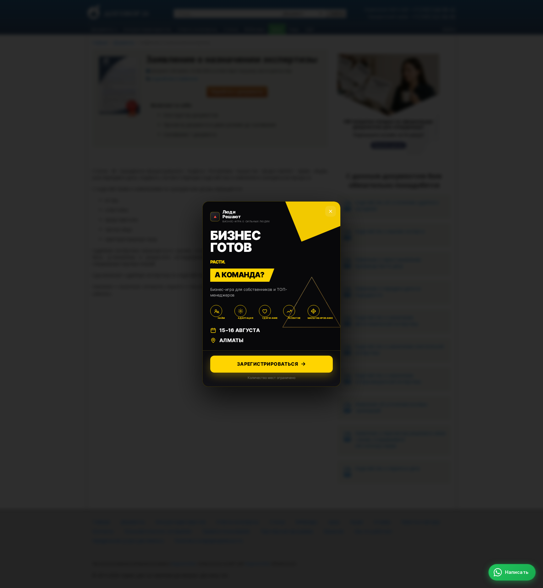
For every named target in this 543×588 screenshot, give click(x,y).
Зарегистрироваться (267, 364)
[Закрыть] (330, 211)
